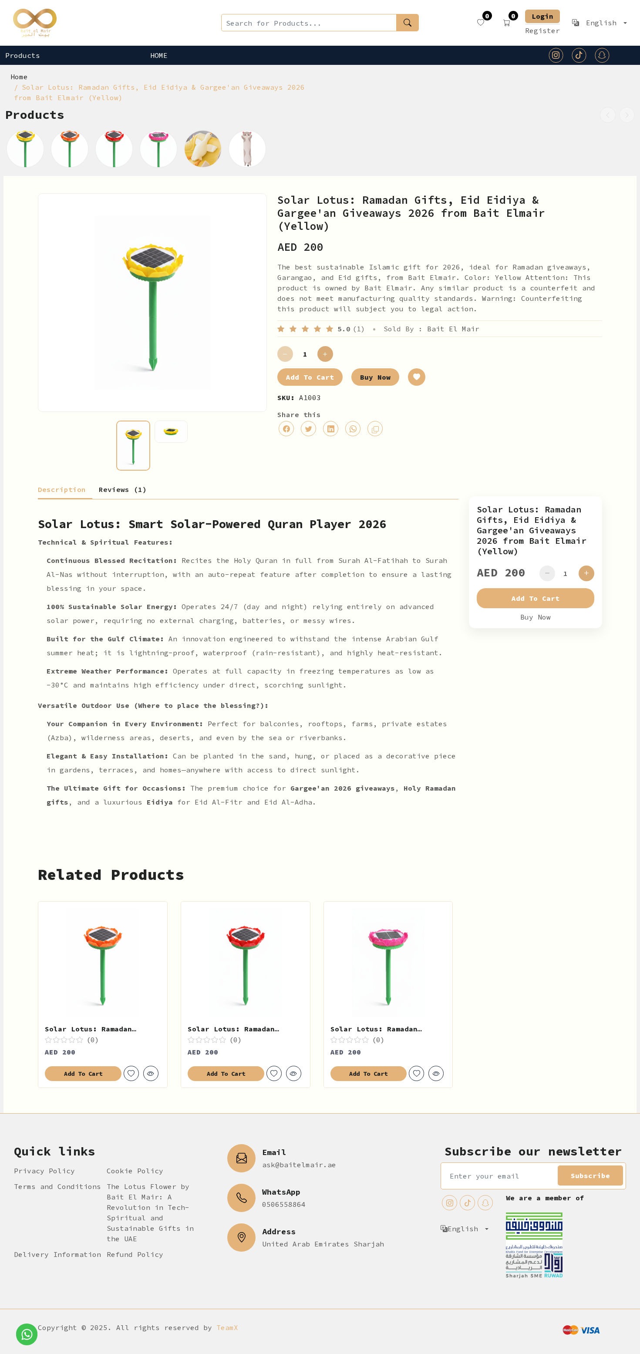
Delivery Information (57, 1254)
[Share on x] (308, 429)
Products (22, 55)
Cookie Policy (135, 1170)
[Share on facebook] (286, 429)
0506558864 (284, 1204)
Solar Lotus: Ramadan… (90, 1028)
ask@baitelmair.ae (299, 1164)
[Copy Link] (375, 429)
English (603, 22)
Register (542, 30)
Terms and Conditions (57, 1186)
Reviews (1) (123, 490)
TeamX (227, 1327)
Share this (299, 414)
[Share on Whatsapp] (353, 429)
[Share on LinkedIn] (331, 429)
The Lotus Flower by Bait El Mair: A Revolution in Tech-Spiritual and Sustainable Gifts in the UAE (150, 1212)
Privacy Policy (44, 1170)
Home (159, 55)
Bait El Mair (453, 328)
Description (62, 490)
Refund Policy (135, 1254)
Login (542, 16)
